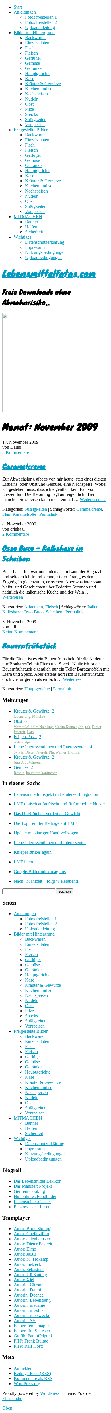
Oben (7, 1408)
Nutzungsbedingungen (45, 252)
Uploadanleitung (40, 27)
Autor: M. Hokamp (31, 1259)
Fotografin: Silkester (32, 1330)
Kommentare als (33, 1378)
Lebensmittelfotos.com (49, 273)
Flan (6, 514)
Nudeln (31, 99)
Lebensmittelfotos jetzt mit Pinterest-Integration (56, 794)
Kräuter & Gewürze (43, 83)
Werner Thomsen (68, 752)
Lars (30, 732)
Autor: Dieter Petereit (33, 1243)
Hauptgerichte (37, 73)
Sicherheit (34, 231)
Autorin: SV (25, 1320)
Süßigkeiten (35, 119)
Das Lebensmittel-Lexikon (37, 1181)
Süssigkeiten (35, 509)
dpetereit (32, 742)
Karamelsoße (24, 514)
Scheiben (54, 612)
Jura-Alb (20, 762)
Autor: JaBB (25, 1254)
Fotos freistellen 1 (41, 17)
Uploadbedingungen (43, 257)
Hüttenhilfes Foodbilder (35, 1196)
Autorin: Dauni (27, 1289)
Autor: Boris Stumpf (32, 1228)
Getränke (33, 68)
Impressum (35, 247)
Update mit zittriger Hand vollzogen (46, 832)
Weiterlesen (93, 499)
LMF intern (24, 861)
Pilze (29, 109)
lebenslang (22, 716)
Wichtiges (22, 237)
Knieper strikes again (33, 852)
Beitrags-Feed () (32, 1373)
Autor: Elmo (25, 1249)
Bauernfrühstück (29, 645)
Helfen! (32, 226)
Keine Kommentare (20, 631)
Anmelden (23, 1368)
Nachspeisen (36, 93)
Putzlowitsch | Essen (32, 1206)
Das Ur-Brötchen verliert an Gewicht (47, 813)
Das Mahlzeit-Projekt (33, 1186)
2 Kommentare (15, 534)
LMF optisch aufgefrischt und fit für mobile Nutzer (59, 804)
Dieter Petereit (36, 752)
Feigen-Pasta (25, 736)
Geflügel (33, 58)
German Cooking (29, 1191)
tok (87, 727)
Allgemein (33, 606)
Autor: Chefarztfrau (31, 1233)
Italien (92, 606)
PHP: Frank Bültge (31, 1341)
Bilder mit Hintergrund (34, 32)
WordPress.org (27, 1383)
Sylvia (19, 752)
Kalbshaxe (11, 612)
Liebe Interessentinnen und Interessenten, (51, 746)
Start (18, 7)
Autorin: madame (29, 1305)
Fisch (30, 47)
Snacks (31, 114)
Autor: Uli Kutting (30, 1274)
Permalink (48, 514)
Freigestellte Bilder (31, 129)
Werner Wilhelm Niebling (33, 727)
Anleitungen (25, 12)
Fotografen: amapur (31, 1325)
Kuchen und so (38, 88)
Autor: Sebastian (29, 1269)
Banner (31, 221)
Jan (80, 727)
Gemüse (32, 63)
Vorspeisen (35, 124)
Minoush (35, 762)
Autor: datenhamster (32, 1238)
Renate (19, 773)
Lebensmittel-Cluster (32, 1201)
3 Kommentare (15, 452)
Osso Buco (34, 612)
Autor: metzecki (28, 1264)
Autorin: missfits (28, 1310)
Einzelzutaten (37, 42)
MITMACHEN (28, 216)
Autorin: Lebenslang (32, 1300)
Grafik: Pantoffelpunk (33, 1335)
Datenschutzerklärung (44, 242)
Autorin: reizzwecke (32, 1315)
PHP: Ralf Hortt (28, 1346)
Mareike (38, 716)
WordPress (49, 1393)
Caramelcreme (24, 466)
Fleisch (31, 53)
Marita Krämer (66, 727)
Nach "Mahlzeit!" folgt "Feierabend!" (47, 881)
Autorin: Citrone (28, 1284)
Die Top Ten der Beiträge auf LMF (45, 823)
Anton (18, 742)
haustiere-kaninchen (41, 773)
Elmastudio (12, 1398)
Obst (29, 104)
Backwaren (35, 37)
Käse (29, 78)
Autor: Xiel (24, 1279)
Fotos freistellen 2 (41, 22)
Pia (51, 752)
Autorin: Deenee (29, 1295)
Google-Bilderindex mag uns (40, 871)
